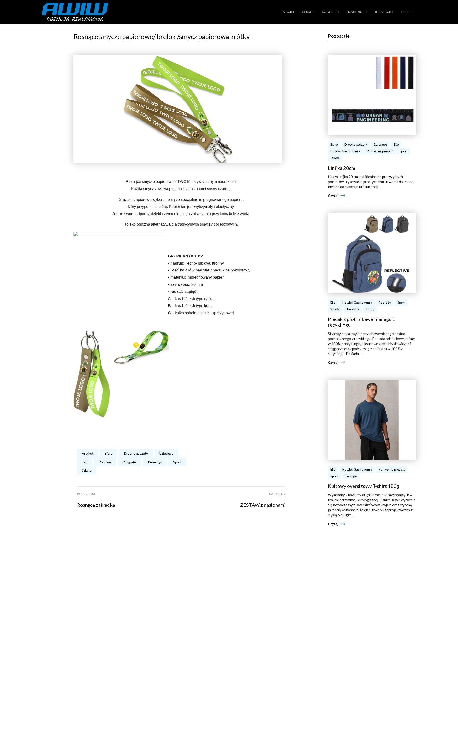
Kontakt (384, 12)
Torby (370, 309)
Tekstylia (352, 309)
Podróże (105, 462)
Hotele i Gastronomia (345, 151)
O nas (307, 12)
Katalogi (330, 12)
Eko (84, 462)
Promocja (155, 462)
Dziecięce (166, 453)
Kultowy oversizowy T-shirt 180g (363, 486)
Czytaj (333, 195)
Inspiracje (357, 12)
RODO (407, 12)
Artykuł (87, 453)
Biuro (109, 453)
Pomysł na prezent (380, 151)
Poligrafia (129, 462)
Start (289, 12)
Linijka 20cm (341, 168)
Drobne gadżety (136, 453)
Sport (177, 462)
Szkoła (87, 470)
